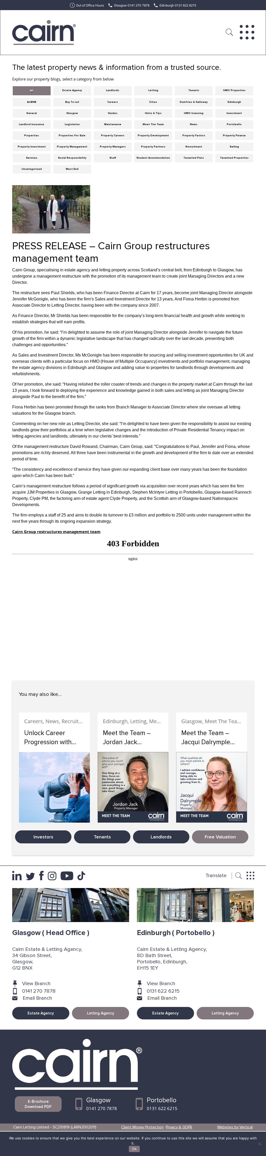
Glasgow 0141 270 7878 (131, 5)
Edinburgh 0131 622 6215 (177, 5)
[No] (259, 1143)
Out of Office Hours (90, 5)
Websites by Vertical (235, 1127)
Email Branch (37, 998)
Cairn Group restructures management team (56, 531)
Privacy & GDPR (179, 1127)
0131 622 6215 (163, 991)
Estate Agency (41, 1013)
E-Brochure (38, 1104)
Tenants (102, 837)
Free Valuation (220, 837)
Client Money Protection (142, 1127)
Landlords (161, 837)
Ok (134, 1149)
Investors (43, 837)
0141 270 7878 (39, 991)
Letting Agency (100, 1013)
